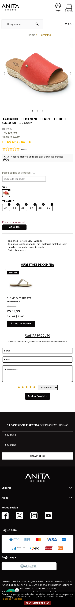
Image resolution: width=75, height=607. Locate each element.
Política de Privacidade (12, 599)
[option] (37, 73)
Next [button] (70, 73)
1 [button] (32, 111)
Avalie (24, 149)
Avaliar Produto (37, 396)
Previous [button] (4, 73)
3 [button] (42, 111)
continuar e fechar (37, 603)
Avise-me (14, 227)
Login (58, 10)
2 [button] (37, 111)
